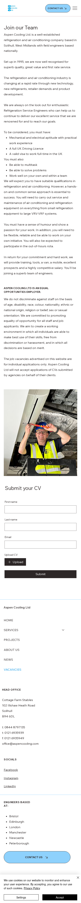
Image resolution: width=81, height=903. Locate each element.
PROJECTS (12, 640)
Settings (21, 897)
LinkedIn (10, 786)
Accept (60, 897)
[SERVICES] (63, 630)
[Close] (75, 879)
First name (11, 502)
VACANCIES (12, 669)
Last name (11, 519)
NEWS (8, 659)
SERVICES (11, 630)
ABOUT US (11, 650)
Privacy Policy (32, 888)
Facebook (11, 770)
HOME (8, 620)
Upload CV (11, 554)
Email (8, 537)
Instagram (11, 778)
